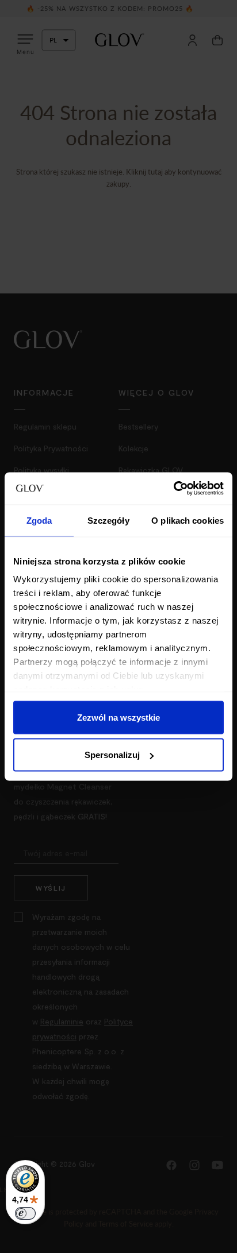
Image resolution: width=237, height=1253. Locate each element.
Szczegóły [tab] (108, 520)
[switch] (25, 1213)
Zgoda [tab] (39, 520)
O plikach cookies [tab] (187, 520)
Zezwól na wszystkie (118, 717)
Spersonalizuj (112, 755)
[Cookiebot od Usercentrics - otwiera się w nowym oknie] (173, 488)
